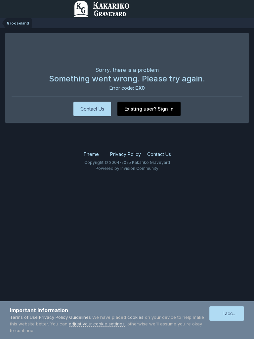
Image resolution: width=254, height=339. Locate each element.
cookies (135, 317)
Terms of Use (24, 317)
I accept (230, 313)
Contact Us (92, 109)
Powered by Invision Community (127, 168)
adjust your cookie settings (97, 323)
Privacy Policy (125, 154)
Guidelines (80, 317)
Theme (91, 154)
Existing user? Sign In (149, 109)
